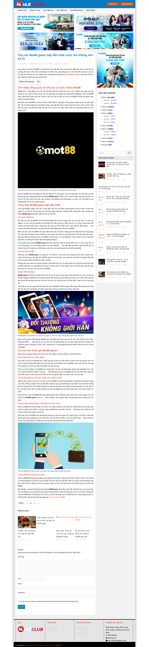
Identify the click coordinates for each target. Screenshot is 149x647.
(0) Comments (120, 169)
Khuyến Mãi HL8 (76, 10)
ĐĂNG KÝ (113, 4)
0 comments (57, 64)
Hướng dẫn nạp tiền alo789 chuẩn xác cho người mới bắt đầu (118, 164)
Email (20, 584)
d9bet (113, 116)
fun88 (110, 126)
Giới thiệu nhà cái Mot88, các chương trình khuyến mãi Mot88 (119, 273)
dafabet (111, 107)
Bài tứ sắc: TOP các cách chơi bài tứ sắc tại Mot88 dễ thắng (65, 534)
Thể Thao (50, 630)
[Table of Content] (38, 81)
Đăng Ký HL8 (35, 10)
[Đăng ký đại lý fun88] (45, 23)
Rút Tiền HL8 (62, 10)
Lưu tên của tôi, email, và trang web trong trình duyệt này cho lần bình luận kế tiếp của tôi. (49, 601)
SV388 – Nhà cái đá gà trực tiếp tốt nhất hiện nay (26, 534)
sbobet (111, 141)
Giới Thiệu (35, 645)
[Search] (129, 153)
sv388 (109, 145)
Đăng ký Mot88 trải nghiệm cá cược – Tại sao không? (118, 235)
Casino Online (52, 627)
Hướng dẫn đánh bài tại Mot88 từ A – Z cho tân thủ (119, 223)
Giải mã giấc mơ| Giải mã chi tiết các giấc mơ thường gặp (46, 520)
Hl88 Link (27, 645)
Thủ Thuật (90, 10)
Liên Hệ (54, 645)
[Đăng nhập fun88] (104, 41)
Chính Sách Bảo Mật (44, 645)
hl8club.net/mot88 (55, 497)
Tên (19, 579)
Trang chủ (22, 10)
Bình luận (21, 557)
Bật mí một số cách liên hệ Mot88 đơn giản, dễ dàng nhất (118, 248)
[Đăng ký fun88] (115, 69)
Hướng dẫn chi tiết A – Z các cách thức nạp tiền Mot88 (117, 260)
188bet (113, 131)
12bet (110, 110)
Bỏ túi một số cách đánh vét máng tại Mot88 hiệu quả (82, 534)
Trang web (21, 592)
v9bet (110, 138)
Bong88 (113, 100)
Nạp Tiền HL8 (48, 10)
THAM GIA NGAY (127, 4)
